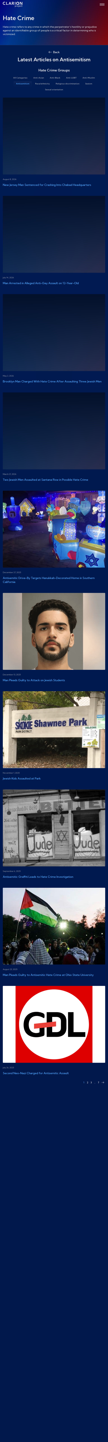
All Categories (20, 77)
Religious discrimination (67, 83)
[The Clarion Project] (12, 4)
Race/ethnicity (42, 83)
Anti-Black (55, 77)
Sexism (88, 83)
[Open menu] (102, 4)
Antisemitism (22, 83)
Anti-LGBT (71, 77)
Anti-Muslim (89, 77)
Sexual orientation (54, 89)
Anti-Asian (38, 77)
